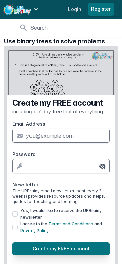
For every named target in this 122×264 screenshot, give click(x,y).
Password (24, 154)
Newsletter (59, 193)
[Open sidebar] (7, 27)
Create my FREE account (61, 248)
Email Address (28, 124)
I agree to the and (61, 227)
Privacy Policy (34, 230)
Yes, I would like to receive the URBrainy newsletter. (61, 214)
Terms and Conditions (70, 223)
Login (74, 9)
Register (101, 9)
